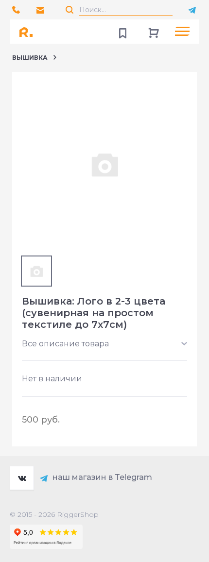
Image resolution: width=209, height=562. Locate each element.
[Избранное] (122, 31)
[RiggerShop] (29, 31)
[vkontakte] (22, 478)
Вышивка (30, 57)
